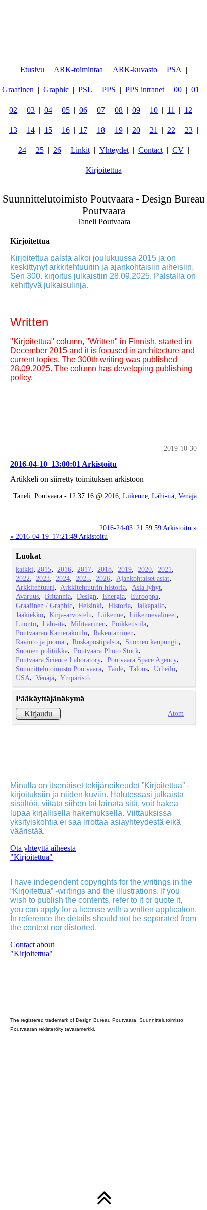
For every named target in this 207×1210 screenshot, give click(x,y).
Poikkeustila (129, 624)
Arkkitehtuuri (35, 587)
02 (13, 110)
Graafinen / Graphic (44, 605)
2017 (84, 569)
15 (48, 130)
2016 (112, 496)
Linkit (80, 150)
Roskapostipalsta (95, 642)
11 (171, 110)
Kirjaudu (38, 713)
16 (66, 130)
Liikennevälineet (152, 615)
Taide (115, 669)
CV (178, 150)
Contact (150, 150)
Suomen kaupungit (151, 642)
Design (86, 596)
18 (101, 130)
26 (57, 150)
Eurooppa (144, 596)
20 (136, 130)
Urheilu (164, 669)
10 (154, 110)
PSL (85, 89)
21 (154, 130)
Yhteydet (114, 150)
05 (66, 110)
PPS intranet (144, 89)
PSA (174, 69)
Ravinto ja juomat (41, 642)
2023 (43, 578)
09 (136, 110)
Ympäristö (75, 678)
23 (189, 130)
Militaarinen (88, 624)
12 (188, 110)
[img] (103, 25)
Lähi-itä (163, 496)
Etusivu (32, 69)
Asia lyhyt (146, 587)
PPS (109, 89)
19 (119, 130)
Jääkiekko (29, 615)
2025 (83, 578)
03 (31, 110)
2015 (44, 569)
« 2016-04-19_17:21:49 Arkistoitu (59, 536)
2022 (23, 578)
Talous (138, 669)
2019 (125, 569)
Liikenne (135, 496)
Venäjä (187, 496)
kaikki (24, 569)
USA (23, 678)
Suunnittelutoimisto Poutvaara (58, 669)
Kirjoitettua (104, 170)
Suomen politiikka (42, 651)
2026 (103, 578)
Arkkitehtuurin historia (93, 587)
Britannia (58, 596)
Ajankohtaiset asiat (142, 578)
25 (40, 150)
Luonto (26, 624)
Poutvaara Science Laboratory (58, 660)
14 (31, 130)
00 (178, 89)
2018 (104, 569)
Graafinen (18, 89)
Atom (176, 713)
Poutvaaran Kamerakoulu (51, 633)
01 (195, 89)
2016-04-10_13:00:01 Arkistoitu (63, 464)
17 (83, 130)
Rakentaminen (113, 633)
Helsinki (90, 605)
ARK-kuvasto (135, 69)
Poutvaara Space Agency (142, 660)
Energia (113, 596)
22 (171, 130)
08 (119, 110)
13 (13, 130)
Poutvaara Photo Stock (106, 651)
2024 (63, 578)
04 (48, 110)
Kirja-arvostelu (70, 615)
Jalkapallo (151, 605)
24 (22, 150)
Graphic (56, 89)
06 (83, 110)
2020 (145, 569)
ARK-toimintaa (78, 69)
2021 (165, 569)
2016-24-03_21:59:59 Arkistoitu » (148, 528)
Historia (119, 605)
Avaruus (27, 596)
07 (101, 110)
